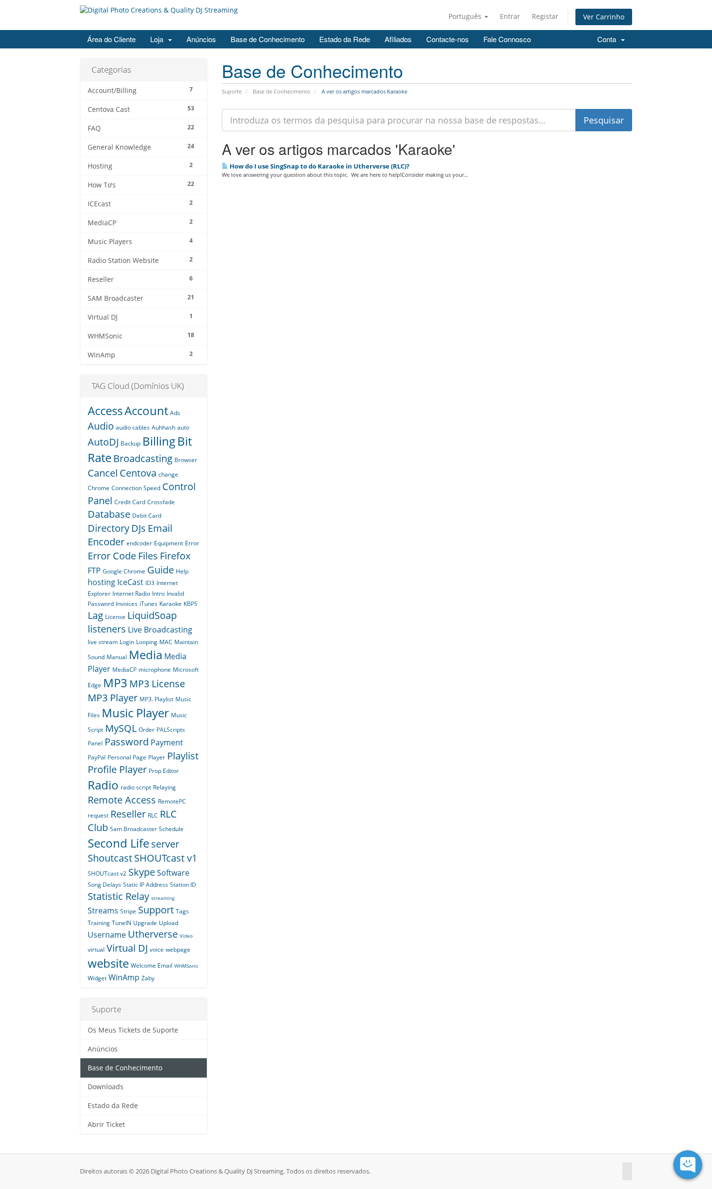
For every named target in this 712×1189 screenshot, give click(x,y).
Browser (185, 460)
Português (466, 16)
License (115, 617)
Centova (138, 472)
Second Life (118, 843)
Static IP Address (145, 884)
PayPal (97, 757)
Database (109, 514)
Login (127, 642)
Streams (103, 910)
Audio (101, 425)
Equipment (168, 543)
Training (99, 923)
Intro (158, 593)
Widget (97, 978)
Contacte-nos (447, 39)
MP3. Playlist (156, 699)
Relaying (164, 787)
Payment (167, 742)
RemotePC (172, 801)
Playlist (183, 755)
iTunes (148, 604)
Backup (130, 443)
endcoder (139, 543)
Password (127, 741)
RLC (153, 815)
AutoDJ (103, 441)
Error (192, 543)
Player (156, 757)
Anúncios (201, 39)
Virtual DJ (127, 948)
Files (148, 555)
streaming (162, 898)
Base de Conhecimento (268, 39)
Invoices (127, 604)
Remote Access (122, 799)
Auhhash (163, 427)
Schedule (171, 829)
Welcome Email (151, 965)
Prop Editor (164, 771)
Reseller (128, 813)
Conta (608, 39)
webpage (178, 949)
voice (157, 949)
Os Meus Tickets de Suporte (133, 1030)
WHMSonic (186, 965)
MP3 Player (113, 697)
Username (107, 934)
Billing (158, 441)
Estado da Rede (344, 39)
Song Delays (104, 884)
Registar (545, 16)
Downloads (106, 1086)
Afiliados (398, 39)
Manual (117, 657)
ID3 (150, 583)
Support (156, 909)
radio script (136, 787)
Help (182, 571)
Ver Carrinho (603, 16)
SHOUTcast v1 (165, 858)
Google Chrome (124, 571)
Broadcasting (142, 458)
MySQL (121, 728)
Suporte (232, 91)
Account (146, 410)
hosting (101, 582)
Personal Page (127, 757)
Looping (146, 642)
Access (105, 410)
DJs (138, 528)
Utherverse (153, 934)
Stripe (128, 911)
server (165, 843)
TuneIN (121, 923)
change (168, 474)
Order (147, 730)
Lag (95, 615)
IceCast (130, 582)
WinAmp (123, 977)
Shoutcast (110, 858)
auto (183, 427)
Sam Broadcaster (133, 829)
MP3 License (157, 683)
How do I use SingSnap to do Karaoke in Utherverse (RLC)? (318, 166)
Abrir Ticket (106, 1124)
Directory (108, 528)
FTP (94, 570)
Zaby (148, 978)
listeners (107, 628)
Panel (95, 743)
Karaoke (170, 604)
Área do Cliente (111, 39)
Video (186, 935)
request (98, 815)
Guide (160, 569)
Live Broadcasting (160, 629)
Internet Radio (131, 593)
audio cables (133, 427)
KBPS (191, 604)
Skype (141, 872)
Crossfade (161, 502)
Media (145, 655)
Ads (175, 413)
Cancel (103, 472)
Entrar (510, 16)
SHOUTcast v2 (107, 873)
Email (160, 528)
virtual (96, 949)
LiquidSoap (152, 615)
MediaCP (124, 669)
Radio (103, 785)
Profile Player (117, 769)
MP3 (115, 683)
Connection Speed (135, 488)
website (108, 963)
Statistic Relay (118, 896)
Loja (158, 39)
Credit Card (129, 502)
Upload (168, 923)
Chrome (98, 488)
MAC (165, 642)
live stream (103, 642)
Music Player (135, 713)
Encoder (106, 541)
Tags (182, 911)
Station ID (183, 884)
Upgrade (145, 923)
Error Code (112, 555)
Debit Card (146, 515)
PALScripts (170, 730)
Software (173, 872)
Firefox (175, 555)
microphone (155, 669)
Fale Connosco (507, 39)
